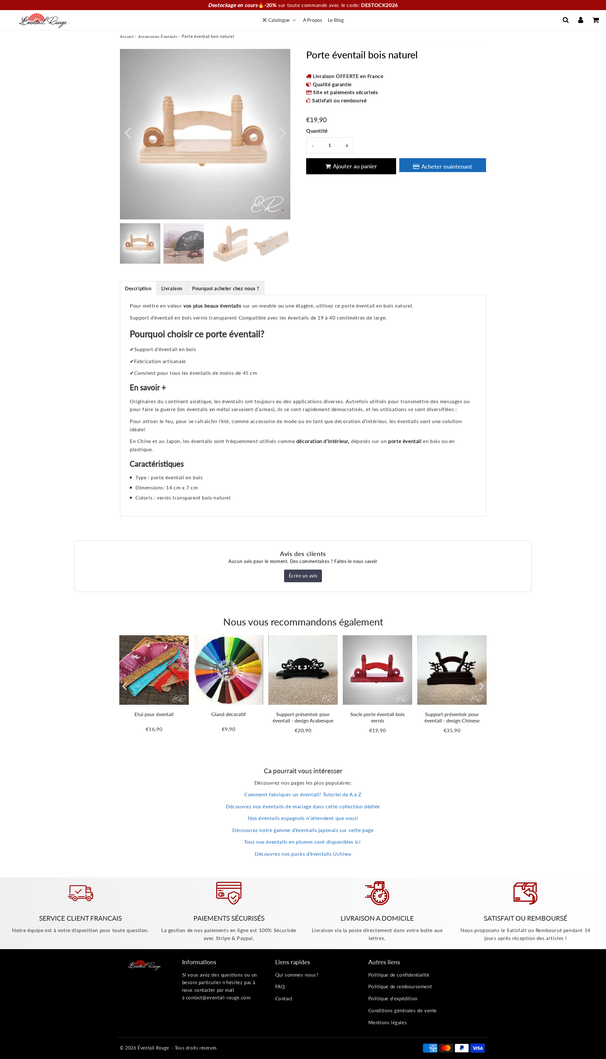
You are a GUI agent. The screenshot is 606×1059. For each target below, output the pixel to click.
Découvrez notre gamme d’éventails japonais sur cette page (302, 830)
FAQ (280, 986)
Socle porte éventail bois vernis (377, 717)
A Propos (312, 20)
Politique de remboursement (400, 986)
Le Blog (336, 20)
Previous (127, 132)
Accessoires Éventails (157, 36)
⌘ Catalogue (276, 20)
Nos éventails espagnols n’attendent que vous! (303, 818)
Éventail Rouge (153, 1047)
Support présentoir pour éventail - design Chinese (452, 717)
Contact (284, 998)
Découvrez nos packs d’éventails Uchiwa (303, 854)
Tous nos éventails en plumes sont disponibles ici (303, 842)
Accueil (127, 36)
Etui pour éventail (154, 714)
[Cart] (595, 20)
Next (282, 132)
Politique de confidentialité (399, 975)
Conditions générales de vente (402, 1010)
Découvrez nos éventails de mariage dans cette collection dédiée (303, 806)
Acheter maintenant (446, 166)
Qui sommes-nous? (297, 975)
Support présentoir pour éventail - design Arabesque (303, 717)
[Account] (580, 20)
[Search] (566, 20)
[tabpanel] (140, 243)
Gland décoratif (228, 714)
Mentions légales (387, 1022)
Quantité (317, 131)
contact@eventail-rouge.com (218, 997)
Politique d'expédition (393, 998)
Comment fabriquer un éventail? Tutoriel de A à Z (303, 794)
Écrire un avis (303, 575)
